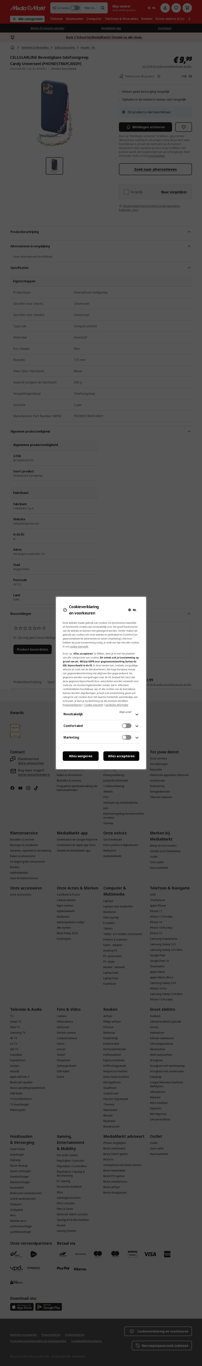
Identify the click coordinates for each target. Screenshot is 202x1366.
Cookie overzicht (93, 705)
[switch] (126, 725)
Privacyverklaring (72, 705)
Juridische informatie (117, 705)
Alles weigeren (80, 756)
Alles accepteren (121, 756)
